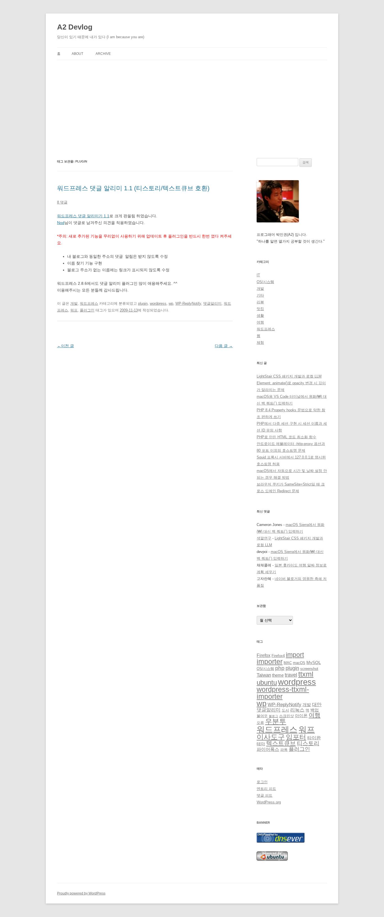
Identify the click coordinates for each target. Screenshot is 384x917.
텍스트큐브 (281, 743)
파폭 (284, 749)
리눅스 (297, 710)
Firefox (263, 655)
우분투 (275, 721)
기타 (260, 295)
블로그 (273, 716)
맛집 (260, 309)
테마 (261, 744)
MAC (288, 663)
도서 (285, 710)
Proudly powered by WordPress (81, 893)
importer (270, 661)
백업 (314, 710)
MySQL (313, 662)
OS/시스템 (265, 282)
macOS (299, 663)
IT (258, 275)
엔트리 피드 (266, 789)
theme (278, 675)
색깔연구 (264, 538)
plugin (143, 303)
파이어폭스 (268, 749)
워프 (74, 310)
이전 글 (65, 346)
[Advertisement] (192, 109)
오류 (260, 722)
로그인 (262, 782)
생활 (260, 315)
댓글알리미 (212, 303)
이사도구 (271, 737)
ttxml (305, 674)
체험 (260, 342)
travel (291, 675)
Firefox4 (278, 656)
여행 (260, 322)
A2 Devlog (74, 27)
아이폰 (301, 715)
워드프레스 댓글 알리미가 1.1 (83, 216)
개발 (74, 303)
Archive (103, 54)
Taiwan (264, 675)
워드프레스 (89, 303)
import (295, 654)
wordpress (158, 303)
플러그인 (87, 310)
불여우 (262, 716)
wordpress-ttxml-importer (283, 692)
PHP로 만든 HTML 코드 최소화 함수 (286, 437)
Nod (60, 222)
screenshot (309, 669)
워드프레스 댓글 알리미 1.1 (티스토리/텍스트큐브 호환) (133, 188)
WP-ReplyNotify (188, 303)
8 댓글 (62, 202)
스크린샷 (286, 716)
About (77, 54)
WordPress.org (269, 802)
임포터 (296, 737)
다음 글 (224, 346)
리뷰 (260, 302)
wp (171, 303)
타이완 (314, 737)
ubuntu (267, 682)
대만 (317, 704)
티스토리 (308, 743)
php (279, 668)
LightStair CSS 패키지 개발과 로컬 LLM (289, 376)
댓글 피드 (264, 795)
